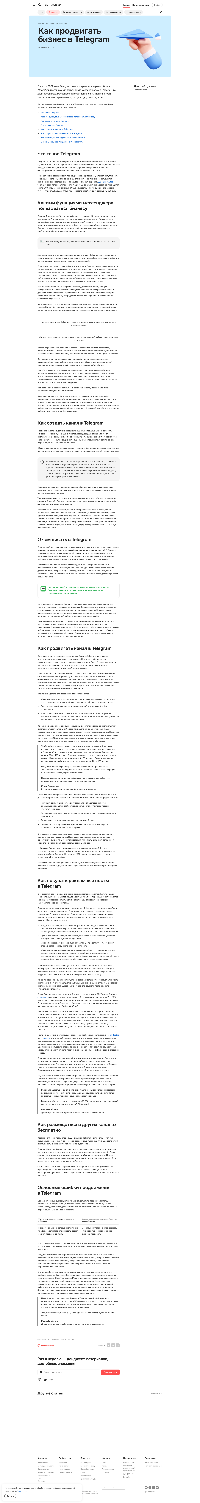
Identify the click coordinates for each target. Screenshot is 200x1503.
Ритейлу (83, 1472)
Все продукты (85, 1463)
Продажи (63, 23)
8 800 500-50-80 (151, 1463)
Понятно (10, 1496)
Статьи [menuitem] (126, 5)
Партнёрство (129, 1458)
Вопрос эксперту (108, 1469)
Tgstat (116, 1035)
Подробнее (22, 1491)
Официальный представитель (129, 1469)
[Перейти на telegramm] (157, 1487)
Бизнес (52, 23)
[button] (46, 1345)
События (105, 1472)
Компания (42, 1458)
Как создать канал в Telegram (55, 121)
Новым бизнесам (87, 1469)
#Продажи (42, 1339)
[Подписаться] (110, 1372)
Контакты (41, 1481)
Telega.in (45, 1038)
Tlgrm (109, 1035)
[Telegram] (118, 1345)
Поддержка (150, 1458)
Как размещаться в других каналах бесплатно (63, 137)
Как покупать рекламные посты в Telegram (61, 133)
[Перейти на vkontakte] (146, 1487)
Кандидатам (64, 1466)
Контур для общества (46, 1466)
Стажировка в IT (65, 1472)
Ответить (52, 1435)
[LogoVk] (45, 1379)
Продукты (85, 1458)
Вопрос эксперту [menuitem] (140, 5)
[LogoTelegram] (51, 1379)
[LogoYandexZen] (39, 1379)
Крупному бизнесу (87, 1466)
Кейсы (104, 1466)
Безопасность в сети (46, 1472)
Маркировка (85, 1476)
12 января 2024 (61, 1426)
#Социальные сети (56, 1339)
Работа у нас (65, 1458)
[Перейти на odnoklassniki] (149, 1487)
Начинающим (64, 1469)
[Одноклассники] (113, 1345)
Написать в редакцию (153, 1466)
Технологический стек (45, 1477)
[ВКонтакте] (108, 1345)
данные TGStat (105, 182)
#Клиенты (69, 1339)
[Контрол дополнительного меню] (34, 4)
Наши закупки (43, 1469)
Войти (157, 5)
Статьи (105, 1463)
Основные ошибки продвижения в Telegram (62, 142)
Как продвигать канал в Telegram (57, 129)
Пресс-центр (43, 1463)
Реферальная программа (128, 1464)
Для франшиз (128, 1474)
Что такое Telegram (50, 112)
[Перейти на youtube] (153, 1487)
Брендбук (127, 1477)
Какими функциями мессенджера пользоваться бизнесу (68, 116)
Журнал (41, 23)
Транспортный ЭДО (88, 1479)
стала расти (43, 997)
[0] (46, 1435)
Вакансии (63, 1463)
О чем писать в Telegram (52, 125)
